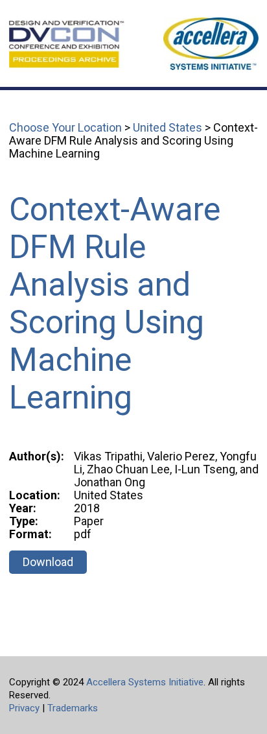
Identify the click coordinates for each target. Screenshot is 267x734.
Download (48, 562)
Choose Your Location (65, 127)
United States (167, 127)
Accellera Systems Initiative (144, 682)
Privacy (24, 708)
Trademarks (72, 708)
